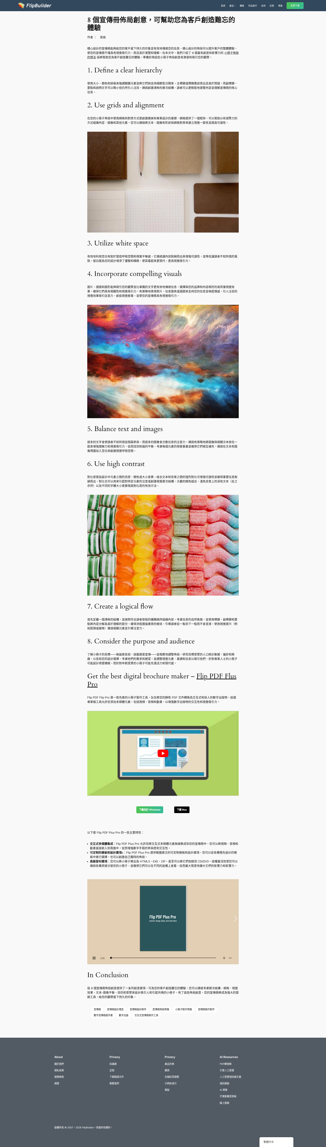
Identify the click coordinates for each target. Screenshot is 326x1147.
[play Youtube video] (163, 753)
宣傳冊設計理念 (115, 1009)
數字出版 (123, 1015)
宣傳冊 (97, 1009)
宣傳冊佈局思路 (160, 1009)
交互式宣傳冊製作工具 (146, 1015)
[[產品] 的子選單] (235, 5)
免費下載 (295, 5)
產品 (231, 5)
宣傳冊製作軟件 (206, 1009)
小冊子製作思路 (183, 1009)
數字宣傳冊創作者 (103, 1015)
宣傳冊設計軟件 (138, 1009)
